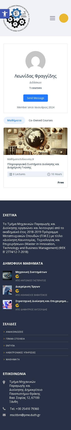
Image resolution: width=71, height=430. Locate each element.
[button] (4, 14)
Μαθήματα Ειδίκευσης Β (20, 159)
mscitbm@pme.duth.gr (25, 415)
